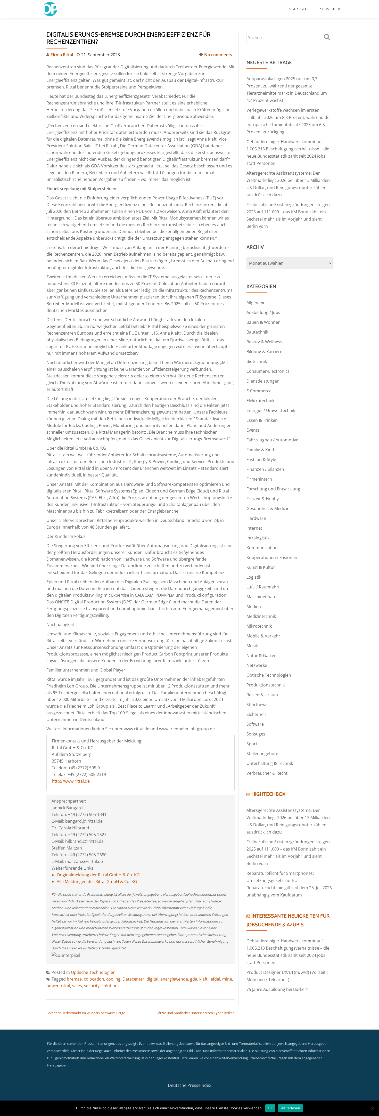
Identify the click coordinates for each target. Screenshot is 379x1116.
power (52, 986)
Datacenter (133, 979)
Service (327, 9)
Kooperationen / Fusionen (271, 557)
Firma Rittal (62, 55)
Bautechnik (257, 332)
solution (110, 986)
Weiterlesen (290, 1108)
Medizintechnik (261, 616)
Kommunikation (262, 548)
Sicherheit (256, 714)
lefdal (215, 979)
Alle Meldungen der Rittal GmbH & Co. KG (97, 881)
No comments (218, 55)
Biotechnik (256, 361)
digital (152, 979)
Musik (252, 646)
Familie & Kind (260, 449)
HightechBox (268, 794)
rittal (65, 986)
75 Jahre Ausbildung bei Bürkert (277, 989)
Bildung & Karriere (264, 351)
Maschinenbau (260, 597)
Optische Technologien (93, 972)
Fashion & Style (261, 459)
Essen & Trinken (262, 420)
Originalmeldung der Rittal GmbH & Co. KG (98, 875)
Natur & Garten (261, 655)
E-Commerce (258, 391)
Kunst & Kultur (260, 567)
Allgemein (256, 302)
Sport (251, 744)
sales (77, 986)
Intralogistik (257, 538)
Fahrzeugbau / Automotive (272, 440)
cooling (113, 979)
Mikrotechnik (259, 626)
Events (252, 430)
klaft (203, 979)
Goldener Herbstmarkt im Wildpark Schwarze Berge (85, 1012)
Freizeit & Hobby (262, 499)
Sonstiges (255, 734)
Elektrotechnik (260, 400)
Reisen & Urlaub (262, 695)
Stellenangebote (262, 753)
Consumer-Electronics (268, 371)
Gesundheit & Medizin (268, 508)
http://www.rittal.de (71, 781)
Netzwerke (256, 665)
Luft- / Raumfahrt (263, 587)
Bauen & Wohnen (263, 322)
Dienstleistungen (262, 381)
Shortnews (256, 704)
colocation (94, 979)
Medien (253, 606)
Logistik (253, 577)
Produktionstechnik (265, 685)
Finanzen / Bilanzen (265, 469)
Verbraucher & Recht (266, 773)
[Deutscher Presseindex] (51, 9)
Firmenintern (259, 479)
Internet (254, 528)
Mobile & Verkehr (263, 636)
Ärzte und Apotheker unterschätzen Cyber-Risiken (196, 1012)
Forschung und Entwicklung (273, 489)
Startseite (300, 9)
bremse (74, 979)
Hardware (256, 518)
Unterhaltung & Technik (269, 763)
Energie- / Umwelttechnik (270, 410)
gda (193, 979)
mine (227, 979)
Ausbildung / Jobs (263, 312)
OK (270, 1108)
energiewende (174, 979)
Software (255, 724)
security (92, 986)
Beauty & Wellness (264, 342)
